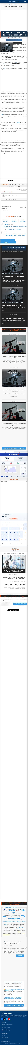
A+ (22, 8)
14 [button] (17, 532)
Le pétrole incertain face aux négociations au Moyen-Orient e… (14, 357)
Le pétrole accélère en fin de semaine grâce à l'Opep (14, 34)
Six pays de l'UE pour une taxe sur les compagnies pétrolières (14, 571)
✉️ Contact (4, 1035)
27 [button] (14, 539)
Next (25, 356)
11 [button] (6, 532)
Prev (3, 356)
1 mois (4, 476)
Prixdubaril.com (5, 4)
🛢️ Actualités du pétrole (13, 4)
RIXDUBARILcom (7, 1013)
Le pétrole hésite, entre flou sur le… (12, 305)
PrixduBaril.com (5, 1041)
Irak (2, 114)
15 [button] (21, 532)
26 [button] (10, 539)
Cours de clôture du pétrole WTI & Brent (14, 39)
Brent (22, 909)
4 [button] (6, 528)
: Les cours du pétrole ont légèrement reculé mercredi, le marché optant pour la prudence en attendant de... (13, 309)
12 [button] (10, 532)
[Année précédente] (2, 519)
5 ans (24, 476)
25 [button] (6, 539)
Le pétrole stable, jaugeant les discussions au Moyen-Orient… (14, 424)
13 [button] (14, 532)
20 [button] (14, 535)
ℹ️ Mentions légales (5, 1037)
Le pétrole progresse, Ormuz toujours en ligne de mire (14, 390)
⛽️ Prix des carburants (6, 1030)
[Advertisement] (14, 20)
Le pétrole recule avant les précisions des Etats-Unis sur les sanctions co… (14, 578)
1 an (17, 476)
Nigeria (18, 122)
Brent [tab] (7, 452)
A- (25, 8)
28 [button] (17, 539)
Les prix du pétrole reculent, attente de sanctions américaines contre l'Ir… (14, 585)
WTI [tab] (20, 452)
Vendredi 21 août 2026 (11, 907)
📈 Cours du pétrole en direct (7, 1024)
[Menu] (25, 1)
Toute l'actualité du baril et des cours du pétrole (14, 448)
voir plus (5, 229)
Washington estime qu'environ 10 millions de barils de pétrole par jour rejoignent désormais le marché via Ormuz (14, 923)
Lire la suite (19, 955)
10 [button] (2, 532)
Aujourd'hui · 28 (13, 518)
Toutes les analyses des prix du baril (15, 1005)
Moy (22, 473)
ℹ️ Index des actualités (6, 1027)
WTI (16, 62)
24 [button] (2, 539)
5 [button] (10, 528)
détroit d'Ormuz (21, 919)
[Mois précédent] (5, 519)
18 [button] (6, 535)
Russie (5, 101)
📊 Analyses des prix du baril (7, 1029)
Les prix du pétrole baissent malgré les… (13, 318)
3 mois (11, 476)
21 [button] (17, 535)
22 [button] (21, 535)
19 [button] (10, 535)
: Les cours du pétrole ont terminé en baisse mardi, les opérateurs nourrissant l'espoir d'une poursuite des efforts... (13, 322)
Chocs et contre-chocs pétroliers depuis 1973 (13, 982)
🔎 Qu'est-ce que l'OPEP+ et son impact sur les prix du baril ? (12, 942)
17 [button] (2, 535)
